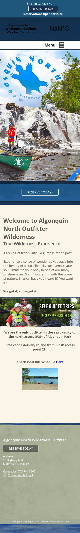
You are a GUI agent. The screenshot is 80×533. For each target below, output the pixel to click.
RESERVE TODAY (43, 9)
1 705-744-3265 (42, 4)
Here (59, 362)
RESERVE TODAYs (40, 192)
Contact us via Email (20, 475)
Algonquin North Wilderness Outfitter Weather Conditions (40, 29)
